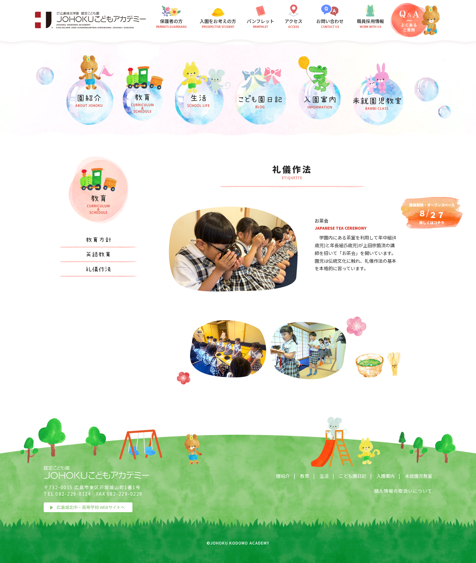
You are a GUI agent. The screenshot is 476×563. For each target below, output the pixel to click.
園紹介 (283, 476)
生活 (324, 476)
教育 (304, 476)
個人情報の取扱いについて (403, 491)
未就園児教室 (418, 476)
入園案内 (386, 476)
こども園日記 (352, 476)
